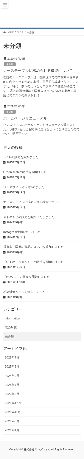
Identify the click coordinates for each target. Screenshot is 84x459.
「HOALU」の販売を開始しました (26, 276)
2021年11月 (13, 412)
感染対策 (11, 327)
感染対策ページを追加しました (24, 292)
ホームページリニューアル (25, 118)
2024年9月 (12, 375)
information (12, 318)
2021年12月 (13, 403)
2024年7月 (12, 385)
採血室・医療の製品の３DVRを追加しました (33, 246)
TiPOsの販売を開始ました (21, 157)
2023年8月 (12, 394)
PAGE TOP (78, 441)
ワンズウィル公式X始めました (23, 187)
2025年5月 (12, 366)
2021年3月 (12, 421)
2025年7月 (12, 357)
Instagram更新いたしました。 (23, 232)
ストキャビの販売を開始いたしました (28, 217)
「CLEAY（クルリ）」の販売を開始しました (33, 262)
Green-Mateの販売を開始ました (25, 172)
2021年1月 (12, 430)
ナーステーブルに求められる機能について (38, 71)
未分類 (9, 64)
